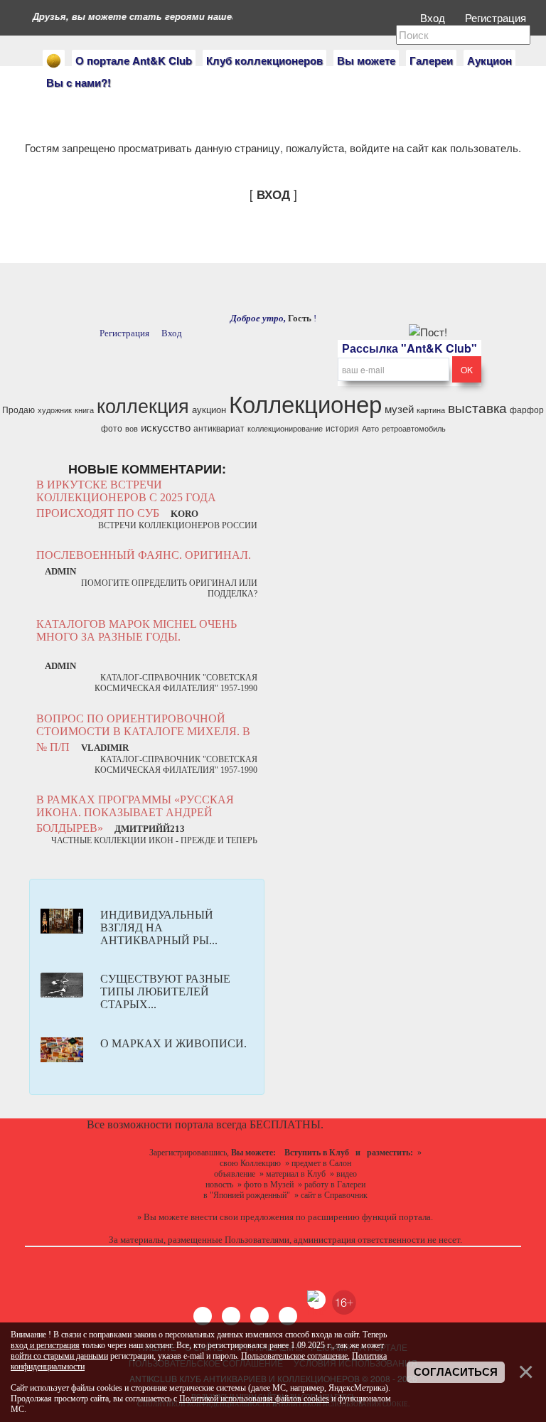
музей (399, 408)
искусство (166, 426)
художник (55, 410)
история (342, 428)
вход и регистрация (45, 1345)
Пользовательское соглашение (294, 1356)
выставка (477, 407)
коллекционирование (285, 428)
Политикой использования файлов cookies (254, 1399)
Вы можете (366, 60)
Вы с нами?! (78, 82)
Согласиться (456, 1372)
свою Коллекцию (250, 1163)
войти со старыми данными (59, 1356)
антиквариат (219, 428)
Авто (370, 428)
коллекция (143, 405)
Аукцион (489, 60)
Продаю (18, 409)
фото (111, 428)
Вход (434, 17)
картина (431, 410)
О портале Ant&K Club (133, 60)
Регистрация (497, 17)
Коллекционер (305, 402)
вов (131, 428)
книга (84, 410)
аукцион (209, 409)
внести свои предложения (242, 1217)
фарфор (527, 409)
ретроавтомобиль (414, 428)
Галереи (431, 60)
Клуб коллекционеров (264, 60)
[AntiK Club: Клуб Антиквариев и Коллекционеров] (54, 61)
